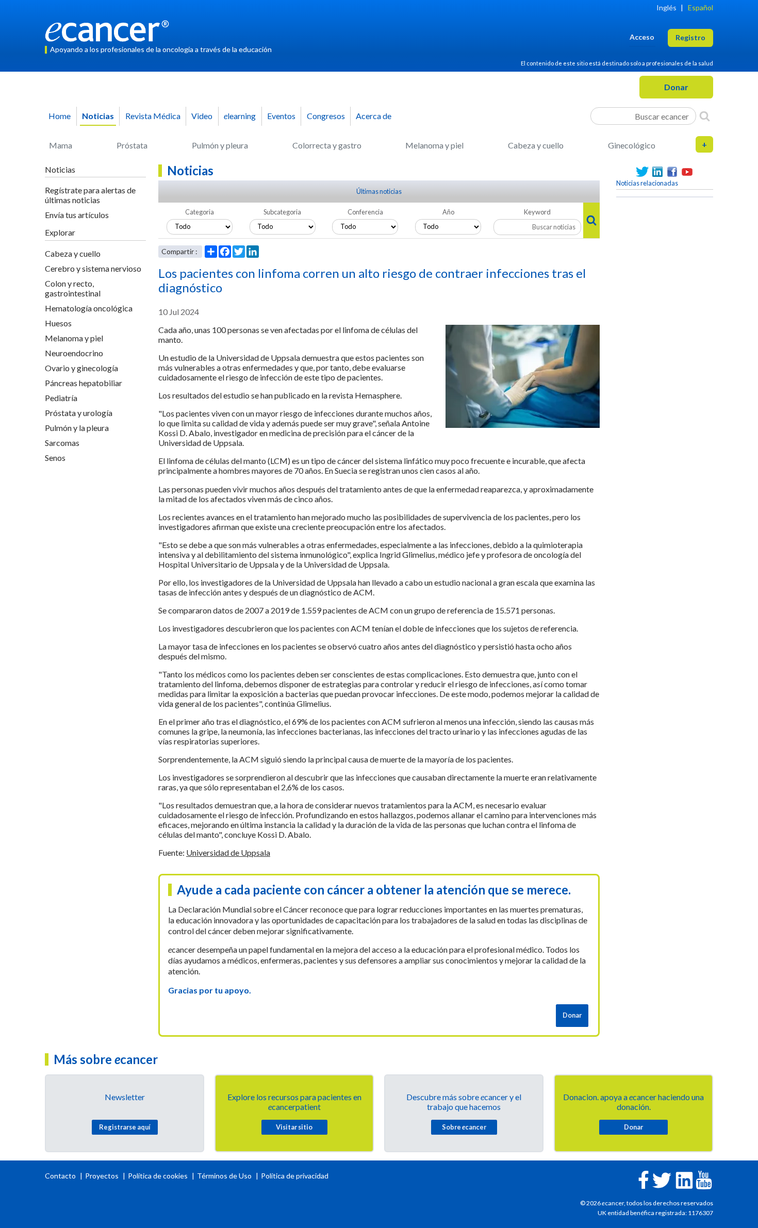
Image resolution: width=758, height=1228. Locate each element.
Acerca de (373, 116)
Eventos (281, 116)
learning (240, 116)
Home (59, 116)
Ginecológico (631, 145)
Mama (60, 145)
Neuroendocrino (74, 353)
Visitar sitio (294, 1127)
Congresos (326, 116)
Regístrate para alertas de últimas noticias (90, 195)
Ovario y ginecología (81, 368)
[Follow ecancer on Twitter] (662, 1179)
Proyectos (102, 1175)
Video (201, 116)
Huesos (58, 323)
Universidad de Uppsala (228, 852)
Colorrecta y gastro (326, 145)
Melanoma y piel (434, 145)
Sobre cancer (464, 1127)
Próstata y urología (78, 413)
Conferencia (365, 212)
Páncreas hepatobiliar (83, 383)
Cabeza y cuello (536, 145)
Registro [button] (690, 37)
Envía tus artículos (77, 215)
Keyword (537, 212)
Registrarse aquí (125, 1127)
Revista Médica (152, 116)
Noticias (98, 116)
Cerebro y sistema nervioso (93, 268)
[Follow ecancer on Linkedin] (684, 1179)
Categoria (199, 212)
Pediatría (61, 398)
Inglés (666, 7)
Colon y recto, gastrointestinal (73, 288)
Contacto (61, 1175)
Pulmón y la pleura (77, 428)
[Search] (704, 116)
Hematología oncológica (89, 308)
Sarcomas (62, 442)
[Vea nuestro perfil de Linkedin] (657, 171)
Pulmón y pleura (220, 145)
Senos (55, 457)
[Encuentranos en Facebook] (672, 171)
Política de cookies (158, 1175)
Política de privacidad (294, 1175)
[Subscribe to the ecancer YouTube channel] (704, 1179)
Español (700, 7)
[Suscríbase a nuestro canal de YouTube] (687, 171)
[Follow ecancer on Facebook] (643, 1178)
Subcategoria (282, 212)
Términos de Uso (224, 1175)
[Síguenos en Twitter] (642, 171)
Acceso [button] (642, 36)
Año (448, 212)
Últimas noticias (379, 191)
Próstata (132, 145)
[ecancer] (110, 29)
